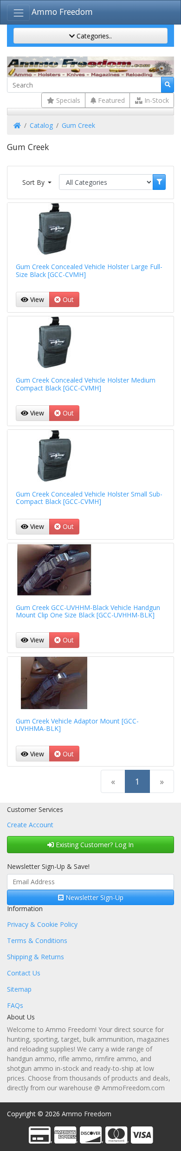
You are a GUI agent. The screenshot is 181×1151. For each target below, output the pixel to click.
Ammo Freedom (62, 11)
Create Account (30, 824)
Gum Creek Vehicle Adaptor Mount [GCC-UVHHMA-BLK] (77, 725)
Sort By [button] (34, 182)
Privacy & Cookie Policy (42, 924)
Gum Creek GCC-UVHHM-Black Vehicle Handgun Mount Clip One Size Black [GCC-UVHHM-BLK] (88, 611)
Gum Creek (78, 125)
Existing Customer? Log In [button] (94, 844)
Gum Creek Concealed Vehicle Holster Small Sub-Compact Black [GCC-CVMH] (89, 498)
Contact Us (23, 973)
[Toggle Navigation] (18, 13)
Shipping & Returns (35, 956)
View (36, 299)
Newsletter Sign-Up (93, 897)
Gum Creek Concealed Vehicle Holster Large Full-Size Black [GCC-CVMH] (89, 270)
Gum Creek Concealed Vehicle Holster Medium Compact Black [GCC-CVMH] (85, 384)
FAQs (15, 1005)
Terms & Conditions (37, 940)
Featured (110, 100)
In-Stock (155, 100)
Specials (67, 100)
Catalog (41, 125)
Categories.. (93, 35)
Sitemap (19, 989)
